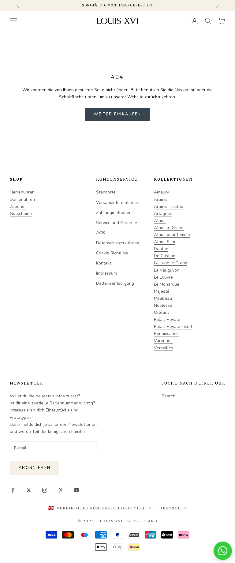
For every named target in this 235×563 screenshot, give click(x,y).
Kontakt (103, 263)
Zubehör (18, 206)
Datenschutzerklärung (117, 243)
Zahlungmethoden (114, 213)
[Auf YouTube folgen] (76, 490)
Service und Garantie (116, 223)
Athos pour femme (172, 235)
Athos (160, 220)
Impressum (106, 273)
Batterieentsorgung (115, 283)
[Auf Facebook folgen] (13, 490)
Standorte (106, 192)
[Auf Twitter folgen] (29, 490)
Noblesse (163, 305)
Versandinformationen (117, 202)
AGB (100, 233)
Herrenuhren (22, 192)
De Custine (164, 256)
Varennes (163, 340)
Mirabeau (163, 298)
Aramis (160, 199)
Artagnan (163, 213)
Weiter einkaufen (117, 114)
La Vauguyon (166, 270)
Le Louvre (163, 277)
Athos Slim (164, 242)
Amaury (161, 192)
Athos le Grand (169, 228)
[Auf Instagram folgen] (45, 490)
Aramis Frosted (168, 206)
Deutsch (170, 508)
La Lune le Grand (170, 263)
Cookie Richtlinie (112, 253)
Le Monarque (166, 284)
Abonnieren (34, 468)
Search (168, 396)
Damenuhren (22, 199)
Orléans (162, 312)
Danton (161, 249)
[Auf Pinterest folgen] (61, 490)
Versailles (163, 348)
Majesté (161, 291)
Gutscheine (21, 213)
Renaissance (166, 333)
